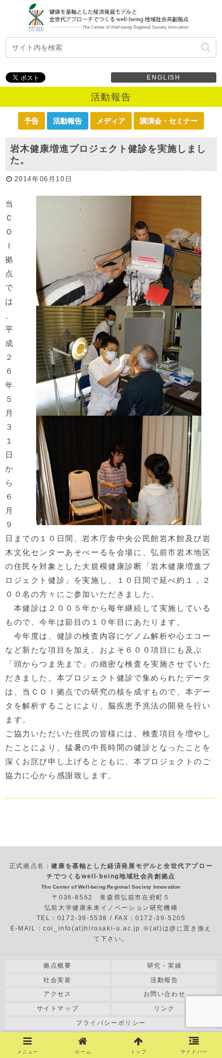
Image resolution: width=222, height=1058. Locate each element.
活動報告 (67, 121)
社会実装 (57, 980)
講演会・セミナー (169, 121)
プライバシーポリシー (111, 1023)
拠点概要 (57, 965)
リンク (164, 1008)
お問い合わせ (165, 994)
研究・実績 (164, 965)
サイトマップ (58, 1008)
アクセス (57, 994)
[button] (206, 47)
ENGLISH (164, 77)
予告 (31, 121)
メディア (111, 121)
